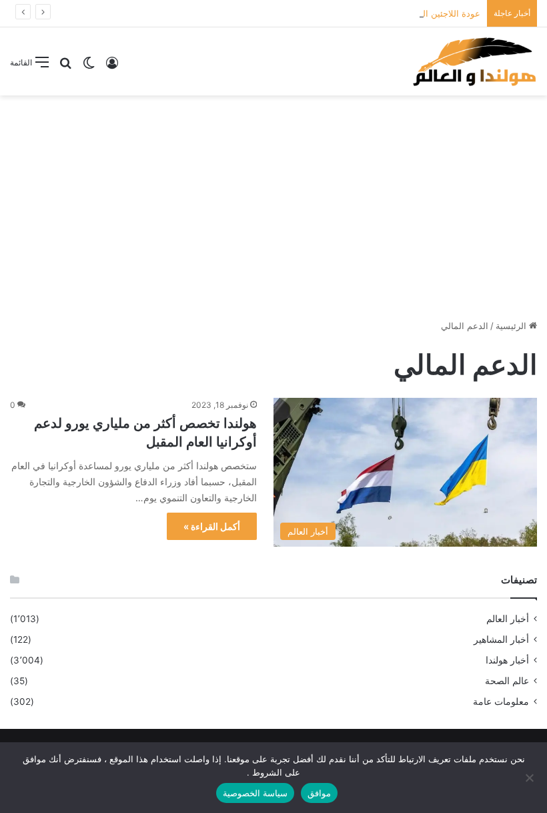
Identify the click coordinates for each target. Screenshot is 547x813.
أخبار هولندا (507, 660)
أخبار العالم (507, 618)
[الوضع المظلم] (88, 67)
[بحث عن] (65, 67)
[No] (530, 777)
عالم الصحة (507, 680)
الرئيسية (512, 325)
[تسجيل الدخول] (112, 67)
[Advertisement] (273, 202)
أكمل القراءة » (211, 526)
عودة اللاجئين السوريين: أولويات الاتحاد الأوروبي (392, 13)
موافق (319, 793)
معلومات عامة (501, 701)
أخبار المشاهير (501, 639)
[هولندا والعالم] (473, 61)
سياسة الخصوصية (255, 793)
